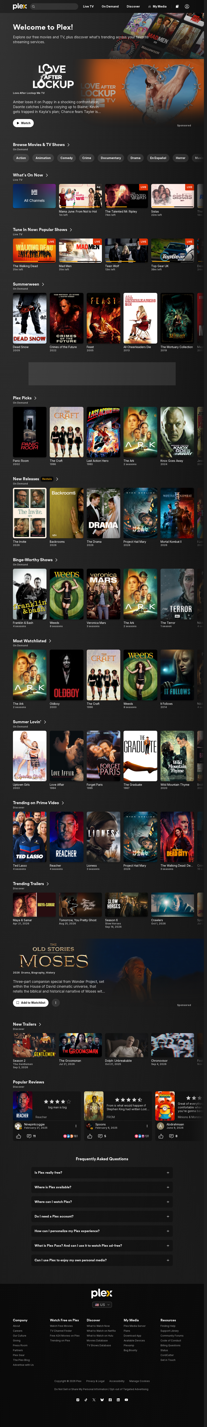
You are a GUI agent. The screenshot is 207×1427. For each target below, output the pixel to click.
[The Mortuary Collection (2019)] (177, 322)
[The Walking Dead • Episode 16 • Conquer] (34, 255)
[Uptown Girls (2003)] (29, 760)
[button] (187, 6)
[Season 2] (34, 1051)
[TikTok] (86, 1400)
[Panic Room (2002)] (29, 436)
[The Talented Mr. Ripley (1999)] (126, 200)
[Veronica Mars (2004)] (103, 598)
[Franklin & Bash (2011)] (29, 598)
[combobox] (57, 6)
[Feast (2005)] (103, 322)
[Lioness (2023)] (103, 841)
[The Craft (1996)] (66, 436)
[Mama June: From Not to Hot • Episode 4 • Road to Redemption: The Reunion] (80, 200)
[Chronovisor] (172, 1051)
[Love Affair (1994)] (66, 760)
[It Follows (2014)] (177, 679)
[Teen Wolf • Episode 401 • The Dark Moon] (126, 255)
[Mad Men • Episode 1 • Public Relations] (80, 255)
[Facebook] (110, 1400)
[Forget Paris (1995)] (103, 760)
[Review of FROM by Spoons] (118, 1106)
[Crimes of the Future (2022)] (66, 322)
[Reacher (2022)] (66, 841)
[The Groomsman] (80, 1051)
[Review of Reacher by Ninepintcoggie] (47, 1106)
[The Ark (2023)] (140, 436)
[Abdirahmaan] (160, 1126)
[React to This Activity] (19, 1136)
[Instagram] (78, 1400)
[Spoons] (89, 1126)
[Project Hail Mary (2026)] (140, 517)
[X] (94, 1400)
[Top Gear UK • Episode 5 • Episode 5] (172, 255)
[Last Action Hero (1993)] (103, 436)
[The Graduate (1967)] (140, 760)
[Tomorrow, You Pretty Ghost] (80, 910)
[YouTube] (126, 1400)
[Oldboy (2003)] (66, 679)
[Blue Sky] (102, 1400)
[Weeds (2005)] (66, 598)
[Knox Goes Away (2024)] (177, 436)
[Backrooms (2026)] (66, 517)
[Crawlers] (172, 910)
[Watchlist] (177, 6)
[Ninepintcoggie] (18, 1126)
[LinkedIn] (118, 1400)
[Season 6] (126, 910)
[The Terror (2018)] (177, 598)
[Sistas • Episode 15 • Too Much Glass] (172, 200)
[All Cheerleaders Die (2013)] (140, 322)
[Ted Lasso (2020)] (29, 841)
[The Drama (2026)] (103, 517)
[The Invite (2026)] (29, 517)
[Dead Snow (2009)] (29, 322)
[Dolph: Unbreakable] (126, 1051)
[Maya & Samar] (34, 910)
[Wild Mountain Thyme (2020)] (177, 760)
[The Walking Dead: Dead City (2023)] (177, 841)
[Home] (20, 6)
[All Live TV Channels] (34, 200)
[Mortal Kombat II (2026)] (177, 517)
